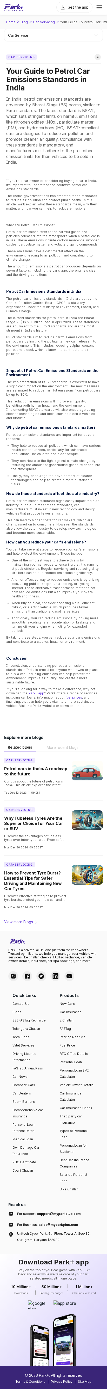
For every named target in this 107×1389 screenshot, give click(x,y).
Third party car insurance (71, 1119)
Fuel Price (67, 1045)
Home (11, 22)
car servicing (44, 22)
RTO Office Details (74, 1054)
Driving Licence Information (24, 1057)
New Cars (67, 1004)
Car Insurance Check (76, 1108)
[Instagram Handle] (13, 976)
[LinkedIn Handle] (55, 976)
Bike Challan (69, 1189)
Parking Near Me (72, 1037)
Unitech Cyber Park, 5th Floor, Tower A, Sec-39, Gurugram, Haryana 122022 (53, 1237)
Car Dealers (21, 1093)
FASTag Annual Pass (27, 1068)
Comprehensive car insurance (27, 1113)
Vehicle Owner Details (76, 1085)
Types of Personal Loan (74, 1134)
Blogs (16, 1012)
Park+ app (36, 693)
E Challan (66, 1020)
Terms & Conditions (30, 1382)
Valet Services (23, 1045)
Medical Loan (22, 1139)
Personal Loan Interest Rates (23, 1128)
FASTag (65, 1029)
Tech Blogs (20, 1037)
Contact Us (20, 1004)
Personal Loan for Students (73, 1148)
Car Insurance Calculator (71, 1096)
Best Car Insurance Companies (74, 1163)
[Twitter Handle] (41, 976)
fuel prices (73, 697)
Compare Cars (23, 1085)
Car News (20, 1077)
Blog (24, 22)
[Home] (13, 7)
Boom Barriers (23, 1102)
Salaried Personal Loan (73, 1178)
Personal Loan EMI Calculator (74, 1073)
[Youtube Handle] (69, 976)
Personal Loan (71, 1062)
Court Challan (22, 1170)
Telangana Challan (26, 1029)
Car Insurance (71, 1012)
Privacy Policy (61, 1382)
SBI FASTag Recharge (29, 1020)
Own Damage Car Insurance (25, 1151)
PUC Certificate (24, 1162)
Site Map (84, 1382)
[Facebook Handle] (27, 976)
